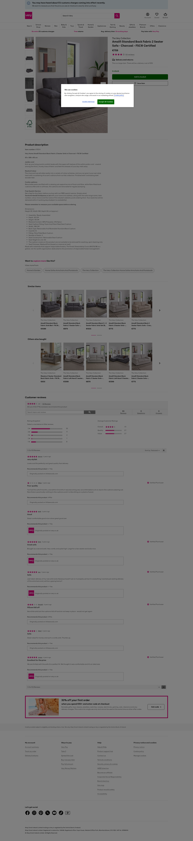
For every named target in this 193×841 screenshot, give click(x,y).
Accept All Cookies (106, 102)
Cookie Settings (88, 102)
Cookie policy (119, 95)
